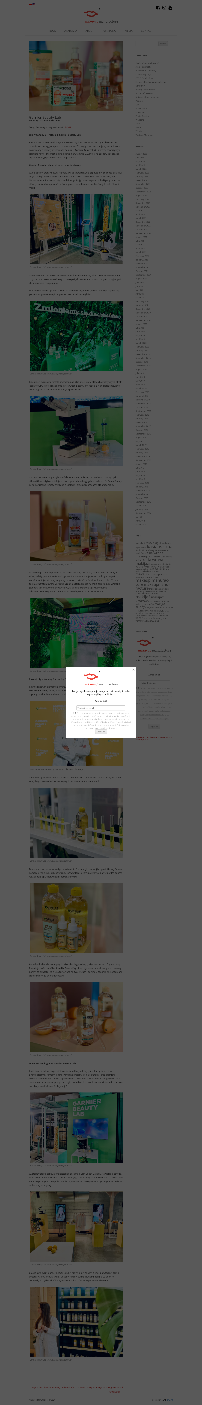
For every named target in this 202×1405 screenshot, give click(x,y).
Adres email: (101, 700)
